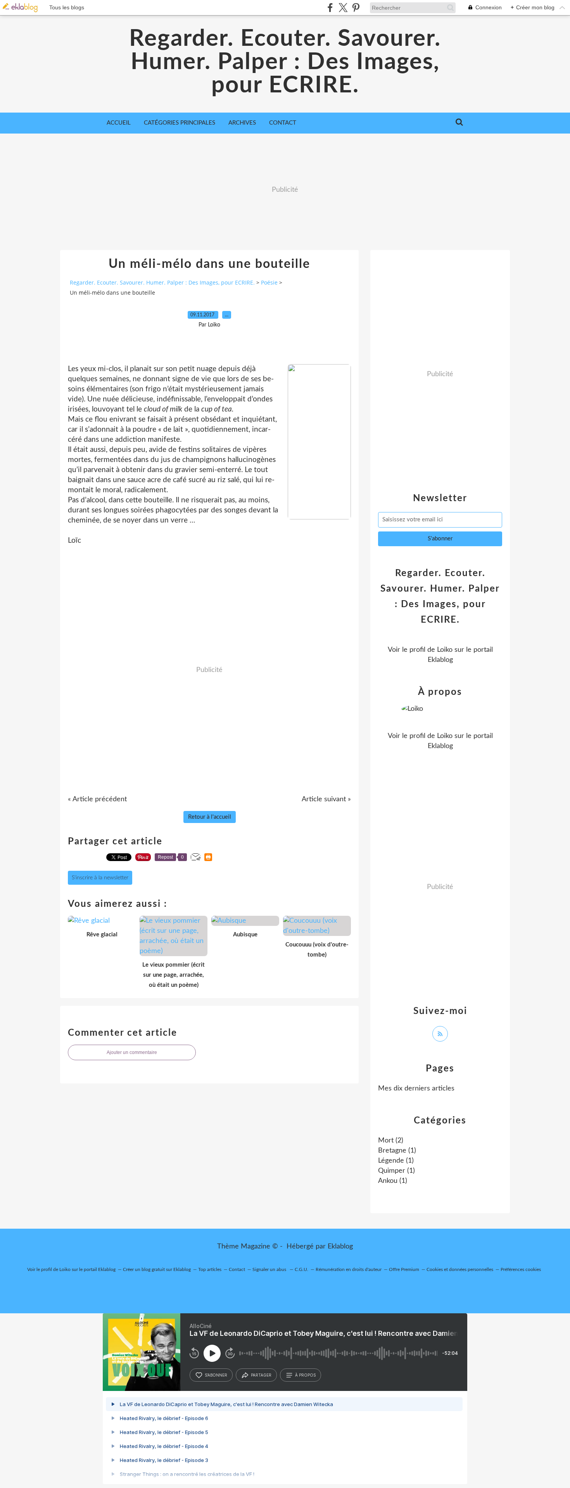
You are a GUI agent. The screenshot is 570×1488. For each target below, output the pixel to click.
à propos (305, 1375)
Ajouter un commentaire (132, 1052)
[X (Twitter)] (343, 7)
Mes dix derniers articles (416, 1088)
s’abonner (216, 1375)
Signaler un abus (269, 1269)
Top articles (209, 1269)
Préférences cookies (521, 1269)
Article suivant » (326, 799)
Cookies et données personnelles (460, 1269)
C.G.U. (301, 1269)
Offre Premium (404, 1269)
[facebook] (330, 7)
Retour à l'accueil (209, 817)
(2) (390, 1140)
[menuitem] (118, 123)
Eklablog (340, 1246)
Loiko (445, 649)
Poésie (269, 282)
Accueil (119, 123)
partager (261, 1375)
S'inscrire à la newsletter (100, 877)
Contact (282, 123)
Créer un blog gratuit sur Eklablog (157, 1269)
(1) (397, 1150)
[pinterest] (356, 7)
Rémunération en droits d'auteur (349, 1269)
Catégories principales (179, 123)
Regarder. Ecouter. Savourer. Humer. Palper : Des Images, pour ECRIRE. (285, 62)
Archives (242, 123)
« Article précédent (97, 799)
